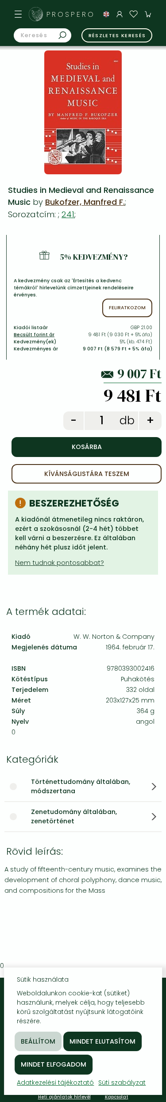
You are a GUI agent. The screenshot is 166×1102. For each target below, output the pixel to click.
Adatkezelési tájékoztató (55, 1082)
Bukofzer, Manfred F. (85, 201)
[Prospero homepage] (36, 14)
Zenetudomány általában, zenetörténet (74, 816)
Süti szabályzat (122, 1082)
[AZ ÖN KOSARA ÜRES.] (148, 14)
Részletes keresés (117, 35)
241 (68, 214)
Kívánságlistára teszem (86, 473)
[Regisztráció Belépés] (119, 14)
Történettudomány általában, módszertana (80, 786)
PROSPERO (70, 14)
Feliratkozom (127, 307)
